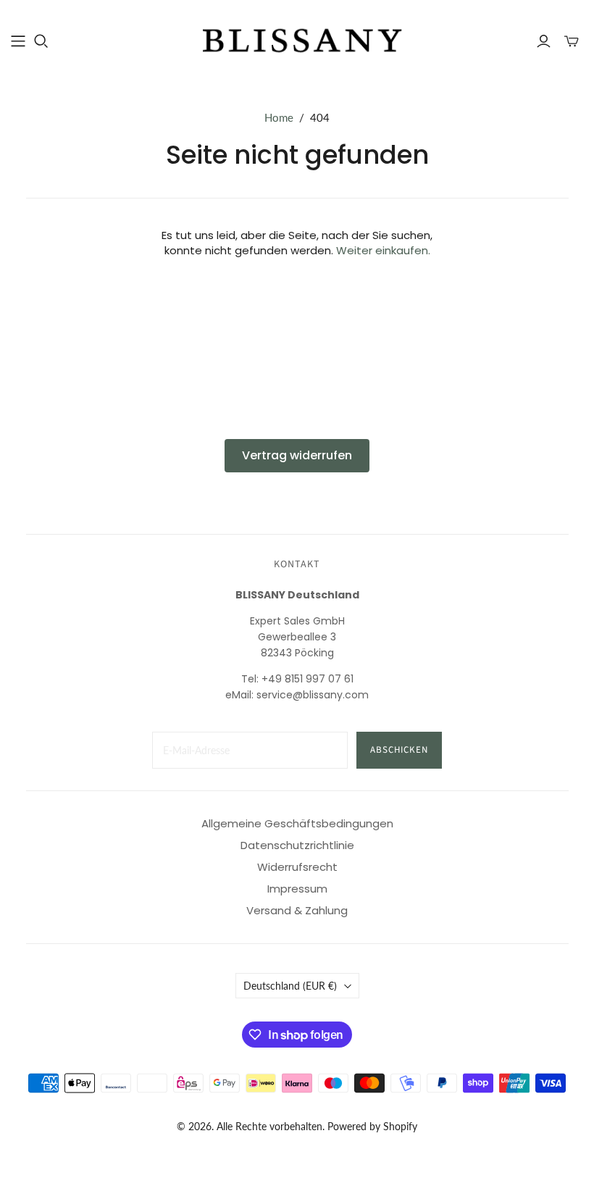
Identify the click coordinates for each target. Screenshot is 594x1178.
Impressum (297, 888)
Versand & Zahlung (297, 910)
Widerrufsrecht (297, 866)
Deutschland (290, 985)
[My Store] (297, 40)
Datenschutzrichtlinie (297, 845)
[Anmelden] (543, 41)
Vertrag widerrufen (297, 455)
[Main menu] (18, 41)
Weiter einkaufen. (383, 250)
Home (278, 117)
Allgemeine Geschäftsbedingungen (297, 823)
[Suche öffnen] (41, 41)
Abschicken (399, 749)
